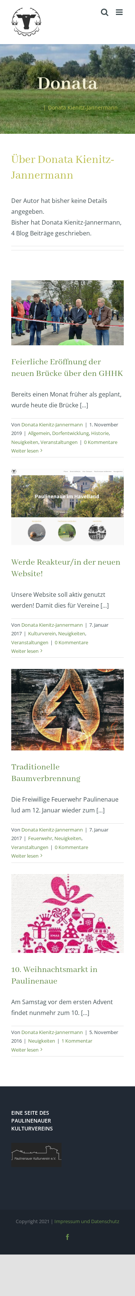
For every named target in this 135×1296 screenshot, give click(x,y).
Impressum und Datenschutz (86, 1221)
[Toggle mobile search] (104, 12)
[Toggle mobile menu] (120, 12)
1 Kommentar (77, 1040)
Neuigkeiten (24, 442)
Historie (100, 433)
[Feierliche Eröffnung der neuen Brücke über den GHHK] (67, 312)
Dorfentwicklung (70, 433)
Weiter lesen (25, 450)
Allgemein (39, 433)
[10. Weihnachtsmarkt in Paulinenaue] (67, 913)
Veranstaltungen (59, 442)
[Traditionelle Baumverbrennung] (67, 709)
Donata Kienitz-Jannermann (52, 424)
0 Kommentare (100, 442)
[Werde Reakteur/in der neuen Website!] (67, 507)
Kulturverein (42, 633)
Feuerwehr (40, 838)
